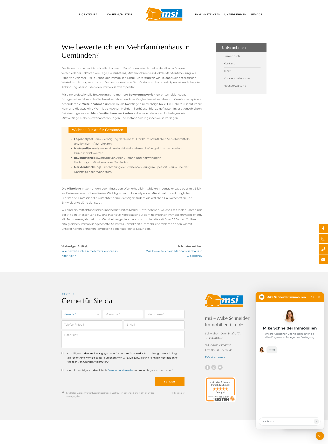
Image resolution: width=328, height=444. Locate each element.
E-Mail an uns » (215, 357)
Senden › (170, 381)
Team (227, 71)
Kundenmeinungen (237, 78)
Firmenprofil (232, 56)
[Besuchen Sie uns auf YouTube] (220, 367)
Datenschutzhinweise (120, 370)
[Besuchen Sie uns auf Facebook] (207, 367)
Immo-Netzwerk (207, 14)
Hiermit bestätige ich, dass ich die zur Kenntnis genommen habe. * (120, 370)
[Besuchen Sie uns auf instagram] (213, 367)
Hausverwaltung (235, 85)
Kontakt (229, 63)
